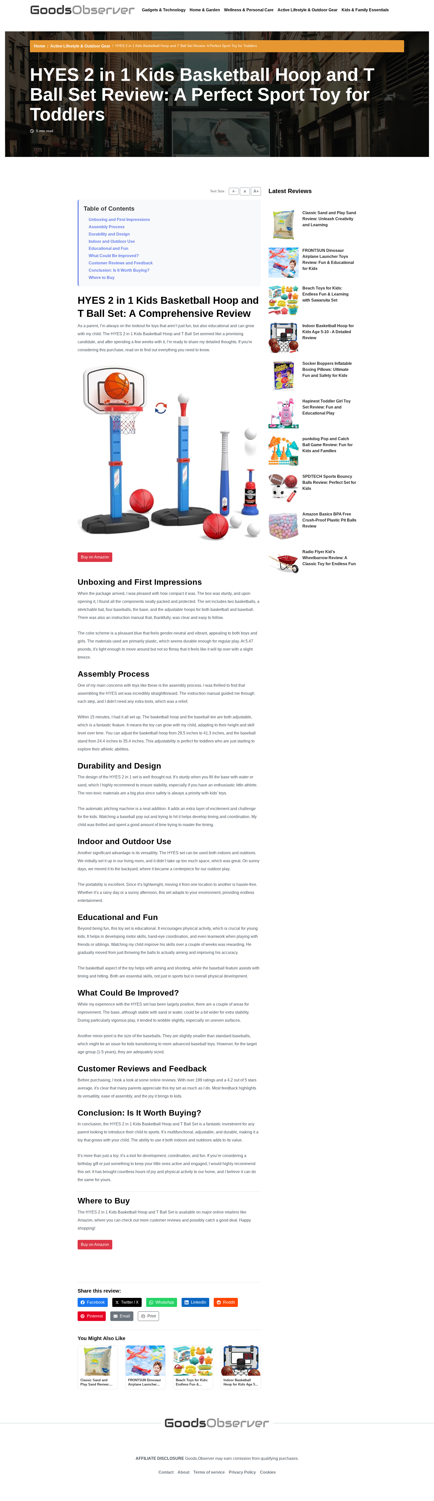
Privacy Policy (242, 1472)
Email (124, 1316)
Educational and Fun (108, 248)
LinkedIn (198, 1302)
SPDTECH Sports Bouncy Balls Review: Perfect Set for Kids (329, 482)
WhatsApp (164, 1302)
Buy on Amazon (95, 557)
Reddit (228, 1302)
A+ (256, 191)
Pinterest (94, 1316)
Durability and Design (109, 234)
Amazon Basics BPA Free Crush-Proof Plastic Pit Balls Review (329, 520)
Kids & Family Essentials (365, 10)
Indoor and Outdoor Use (112, 241)
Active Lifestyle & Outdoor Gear (308, 10)
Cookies (268, 1472)
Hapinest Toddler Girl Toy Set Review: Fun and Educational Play (326, 407)
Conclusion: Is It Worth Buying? (119, 270)
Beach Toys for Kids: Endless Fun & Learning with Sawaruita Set (325, 294)
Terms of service (209, 1472)
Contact (166, 1472)
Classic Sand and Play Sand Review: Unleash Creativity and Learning (329, 219)
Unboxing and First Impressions (119, 219)
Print (151, 1316)
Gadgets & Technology (164, 10)
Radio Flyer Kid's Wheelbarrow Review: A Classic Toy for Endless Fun (329, 558)
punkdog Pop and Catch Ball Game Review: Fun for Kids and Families (327, 445)
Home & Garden (205, 10)
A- (234, 191)
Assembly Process (107, 227)
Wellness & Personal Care (249, 10)
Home (39, 46)
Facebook (95, 1302)
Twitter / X (129, 1302)
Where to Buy (102, 277)
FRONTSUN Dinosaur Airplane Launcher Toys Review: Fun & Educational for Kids (328, 259)
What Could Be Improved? (114, 256)
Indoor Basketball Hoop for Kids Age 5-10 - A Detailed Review (328, 332)
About (183, 1472)
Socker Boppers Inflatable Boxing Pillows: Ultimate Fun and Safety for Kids (327, 369)
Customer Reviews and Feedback (121, 263)
